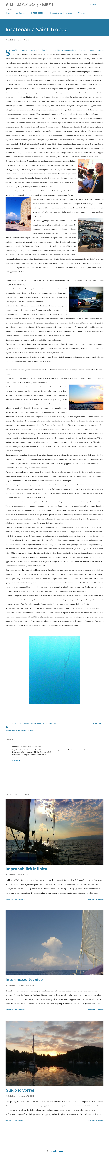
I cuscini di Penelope (61, 13)
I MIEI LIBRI (37, 13)
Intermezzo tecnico (24, 979)
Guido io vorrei (20, 1090)
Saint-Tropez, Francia (25, 731)
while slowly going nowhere (30, 5)
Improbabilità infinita (26, 868)
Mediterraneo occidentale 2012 (44, 723)
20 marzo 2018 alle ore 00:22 (30, 747)
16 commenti (19, 1120)
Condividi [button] (97, 723)
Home (8, 13)
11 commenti (19, 1010)
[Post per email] (7, 728)
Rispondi (16, 760)
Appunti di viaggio (22, 723)
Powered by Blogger (55, 1151)
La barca (20, 13)
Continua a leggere (95, 899)
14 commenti (19, 899)
